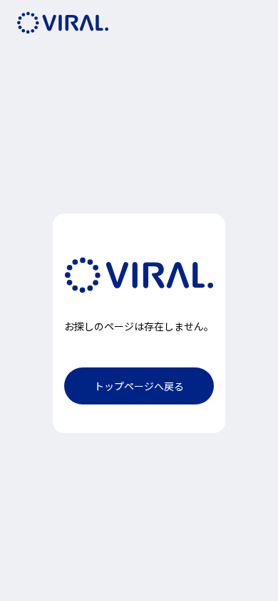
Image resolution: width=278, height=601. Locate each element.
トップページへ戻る (139, 386)
